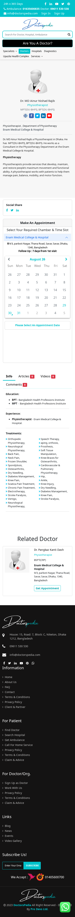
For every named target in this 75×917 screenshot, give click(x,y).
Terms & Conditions (17, 697)
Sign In (46, 13)
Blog (7, 826)
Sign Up (59, 13)
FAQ (7, 687)
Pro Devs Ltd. (39, 909)
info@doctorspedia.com (22, 13)
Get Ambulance (14, 740)
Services (36, 56)
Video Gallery (13, 841)
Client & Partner (14, 707)
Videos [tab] (47, 376)
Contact (9, 692)
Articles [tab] (25, 376)
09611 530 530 (59, 9)
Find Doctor (12, 730)
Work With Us (13, 788)
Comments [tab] (16, 384)
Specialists (9, 51)
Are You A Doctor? (37, 43)
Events (8, 836)
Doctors (24, 51)
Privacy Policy (13, 702)
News (8, 831)
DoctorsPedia (22, 905)
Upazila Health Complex (16, 56)
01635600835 (31, 9)
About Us (10, 682)
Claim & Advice (14, 760)
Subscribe (32, 865)
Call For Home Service (18, 745)
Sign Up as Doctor (16, 783)
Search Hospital (14, 735)
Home (8, 677)
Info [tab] (9, 376)
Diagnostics (50, 51)
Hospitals (37, 51)
